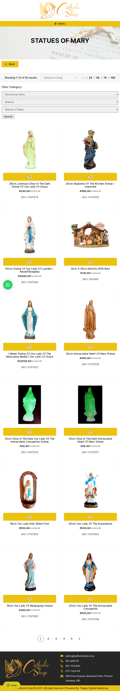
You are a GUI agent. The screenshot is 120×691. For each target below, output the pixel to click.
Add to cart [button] (29, 176)
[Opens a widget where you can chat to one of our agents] (11, 685)
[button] (60, 24)
